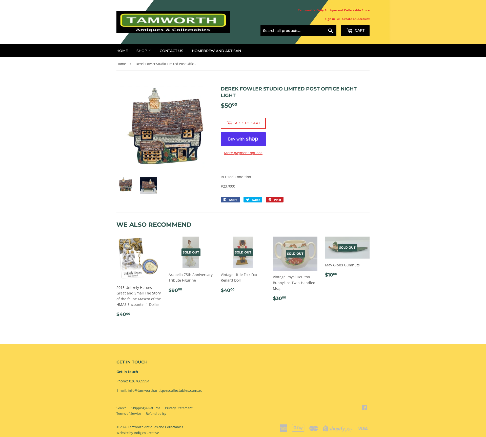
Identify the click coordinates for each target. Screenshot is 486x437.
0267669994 (139, 381)
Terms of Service (128, 413)
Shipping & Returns (145, 408)
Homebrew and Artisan (216, 51)
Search (121, 408)
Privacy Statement (179, 408)
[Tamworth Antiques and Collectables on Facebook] (364, 408)
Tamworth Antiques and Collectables (155, 427)
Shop (142, 51)
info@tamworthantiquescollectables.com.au (165, 390)
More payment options (243, 152)
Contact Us (171, 51)
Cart (359, 30)
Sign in (330, 19)
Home (122, 51)
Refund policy (156, 413)
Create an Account (356, 19)
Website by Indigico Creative (137, 432)
